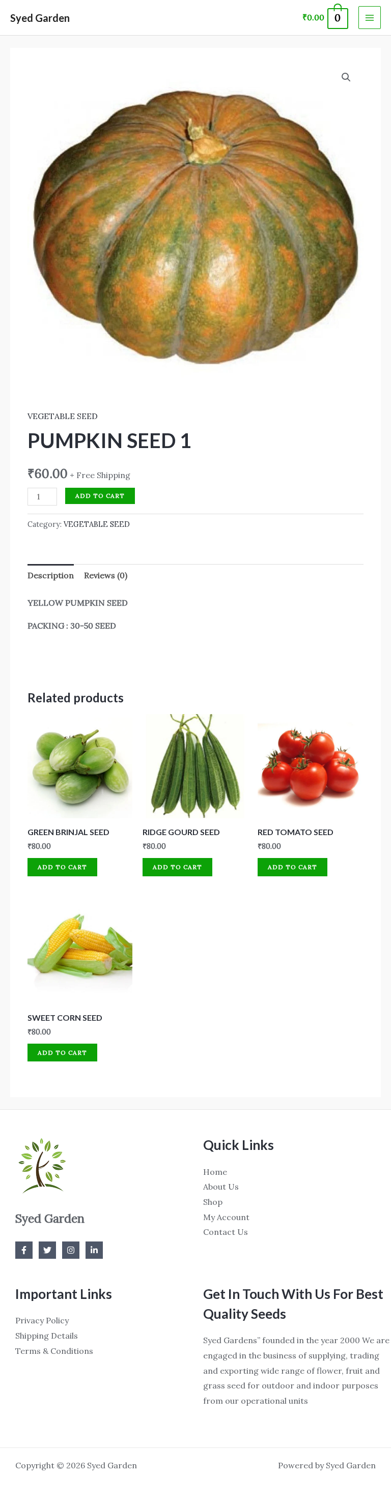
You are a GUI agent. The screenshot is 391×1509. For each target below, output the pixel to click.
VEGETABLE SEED (62, 416)
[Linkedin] (94, 1250)
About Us (221, 1186)
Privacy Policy (42, 1320)
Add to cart (100, 495)
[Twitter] (47, 1250)
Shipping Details (46, 1335)
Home (215, 1172)
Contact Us (225, 1232)
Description (50, 575)
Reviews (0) (105, 575)
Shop (212, 1202)
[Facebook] (24, 1250)
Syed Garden (40, 18)
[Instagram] (70, 1250)
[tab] (50, 575)
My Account (226, 1217)
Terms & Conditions (54, 1351)
